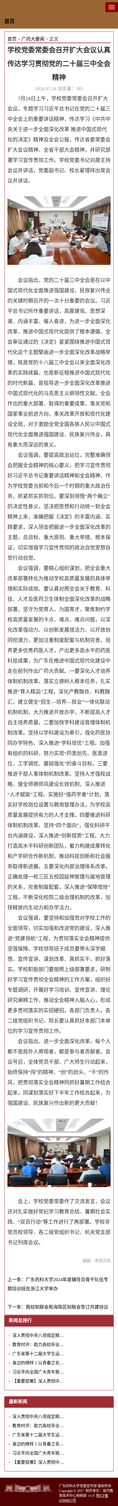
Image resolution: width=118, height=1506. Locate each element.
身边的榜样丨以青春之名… (38, 1363)
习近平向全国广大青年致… (38, 1372)
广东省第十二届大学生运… (38, 1353)
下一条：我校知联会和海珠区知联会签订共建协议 (57, 1307)
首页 (9, 21)
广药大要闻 (32, 39)
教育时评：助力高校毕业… (38, 1344)
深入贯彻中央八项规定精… (38, 1335)
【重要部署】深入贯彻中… (38, 1381)
